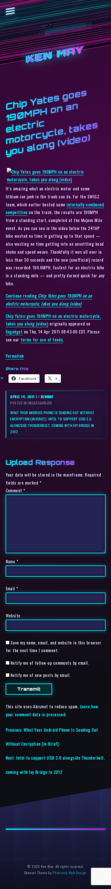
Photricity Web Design (69, 872)
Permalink (15, 356)
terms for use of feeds (41, 339)
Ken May (55, 55)
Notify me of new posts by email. (41, 675)
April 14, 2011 (23, 396)
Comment (15, 490)
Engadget (14, 331)
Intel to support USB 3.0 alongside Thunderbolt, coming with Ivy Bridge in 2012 (52, 425)
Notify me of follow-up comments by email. (50, 663)
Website (13, 615)
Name (12, 561)
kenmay (47, 396)
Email (12, 588)
